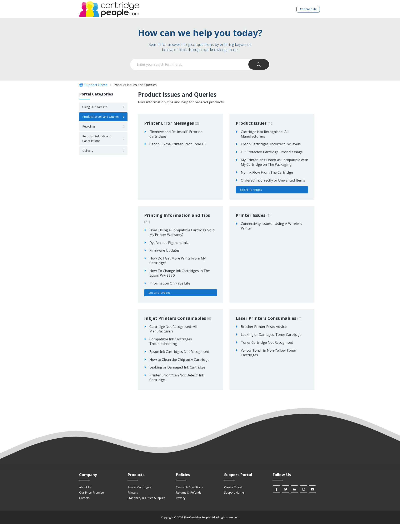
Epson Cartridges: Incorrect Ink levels (271, 144)
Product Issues (254, 123)
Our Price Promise (91, 492)
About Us (85, 487)
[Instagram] (303, 489)
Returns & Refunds (188, 492)
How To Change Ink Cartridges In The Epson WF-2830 (179, 273)
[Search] (258, 64)
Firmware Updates (164, 250)
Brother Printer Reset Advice (264, 326)
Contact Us (308, 9)
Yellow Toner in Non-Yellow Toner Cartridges (268, 352)
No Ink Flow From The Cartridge (267, 172)
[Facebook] (276, 489)
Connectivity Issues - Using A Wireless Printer (271, 226)
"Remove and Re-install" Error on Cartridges (175, 134)
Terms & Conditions (189, 487)
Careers (84, 498)
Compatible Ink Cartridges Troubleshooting (170, 341)
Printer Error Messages (171, 123)
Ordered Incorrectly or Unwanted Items (273, 180)
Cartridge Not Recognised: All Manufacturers (265, 134)
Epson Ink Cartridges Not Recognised (179, 351)
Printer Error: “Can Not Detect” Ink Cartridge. (176, 377)
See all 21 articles (159, 293)
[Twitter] (285, 489)
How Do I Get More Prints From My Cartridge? (177, 260)
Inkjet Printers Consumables (177, 318)
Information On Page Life (169, 283)
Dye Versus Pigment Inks (169, 242)
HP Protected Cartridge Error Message (272, 151)
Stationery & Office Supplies (146, 498)
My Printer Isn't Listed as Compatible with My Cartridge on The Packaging (274, 162)
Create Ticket (233, 487)
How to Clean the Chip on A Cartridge (179, 359)
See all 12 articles (251, 190)
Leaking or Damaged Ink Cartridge (177, 367)
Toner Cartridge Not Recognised (267, 342)
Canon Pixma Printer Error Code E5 (177, 144)
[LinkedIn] (294, 489)
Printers (133, 492)
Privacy (180, 498)
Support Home (96, 85)
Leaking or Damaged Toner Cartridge (271, 334)
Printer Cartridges (139, 487)
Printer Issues (252, 215)
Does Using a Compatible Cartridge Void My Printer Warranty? (182, 232)
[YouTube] (312, 489)
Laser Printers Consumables (268, 318)
